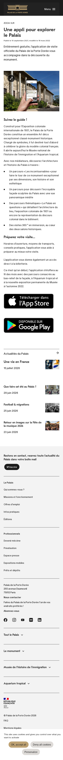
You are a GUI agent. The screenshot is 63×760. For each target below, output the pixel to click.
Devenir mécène (12, 541)
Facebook (5, 620)
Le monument (12, 651)
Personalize (30, 752)
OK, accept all (18, 744)
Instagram (14, 620)
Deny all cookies (42, 744)
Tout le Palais (11, 634)
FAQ (6, 720)
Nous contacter (12, 597)
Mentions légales (12, 728)
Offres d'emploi (12, 504)
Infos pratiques (11, 512)
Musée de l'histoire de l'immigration (25, 667)
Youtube (22, 620)
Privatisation (10, 548)
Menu (47, 9)
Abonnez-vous (11, 611)
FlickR (31, 620)
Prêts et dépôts (12, 570)
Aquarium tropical (15, 683)
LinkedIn (39, 620)
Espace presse (11, 555)
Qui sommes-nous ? (14, 489)
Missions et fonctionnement (18, 497)
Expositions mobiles (14, 563)
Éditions (8, 519)
